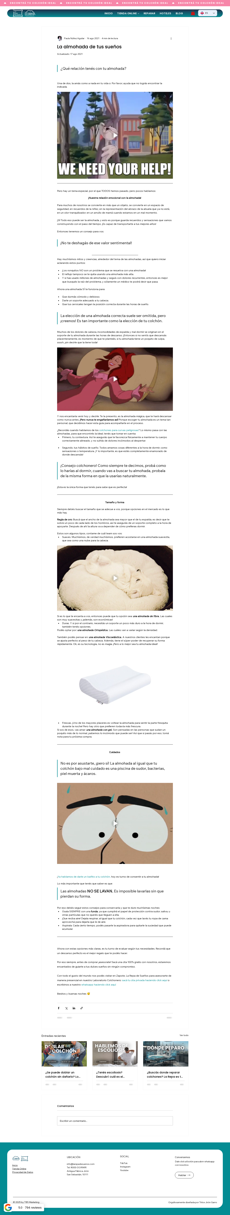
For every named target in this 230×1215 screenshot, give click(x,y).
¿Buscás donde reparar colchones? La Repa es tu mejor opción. (165, 1074)
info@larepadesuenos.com (81, 1164)
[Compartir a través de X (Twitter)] (66, 1008)
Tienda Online (19, 1168)
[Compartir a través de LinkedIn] (73, 1008)
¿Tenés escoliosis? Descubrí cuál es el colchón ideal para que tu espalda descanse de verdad (114, 1074)
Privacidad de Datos (22, 1172)
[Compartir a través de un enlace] (81, 1008)
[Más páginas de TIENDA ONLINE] (138, 13)
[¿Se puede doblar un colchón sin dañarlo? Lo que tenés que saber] (64, 1054)
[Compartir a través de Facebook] (58, 1008)
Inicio (15, 1165)
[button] (193, 12)
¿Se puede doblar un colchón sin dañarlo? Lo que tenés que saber (62, 1074)
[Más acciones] (171, 38)
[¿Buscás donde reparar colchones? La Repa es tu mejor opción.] (165, 1054)
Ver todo (184, 1035)
